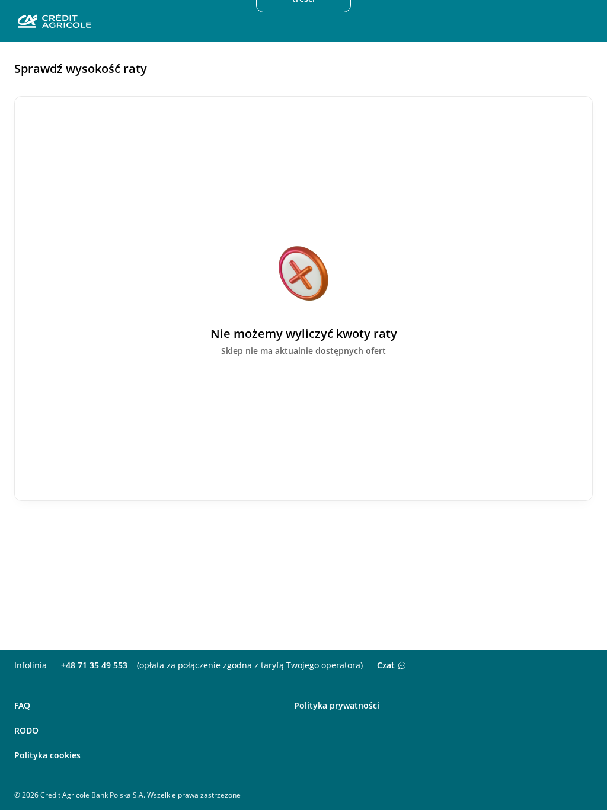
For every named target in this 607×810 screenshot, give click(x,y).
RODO (26, 730)
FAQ (22, 705)
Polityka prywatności (336, 705)
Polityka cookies (47, 755)
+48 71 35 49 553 (94, 665)
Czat (386, 665)
